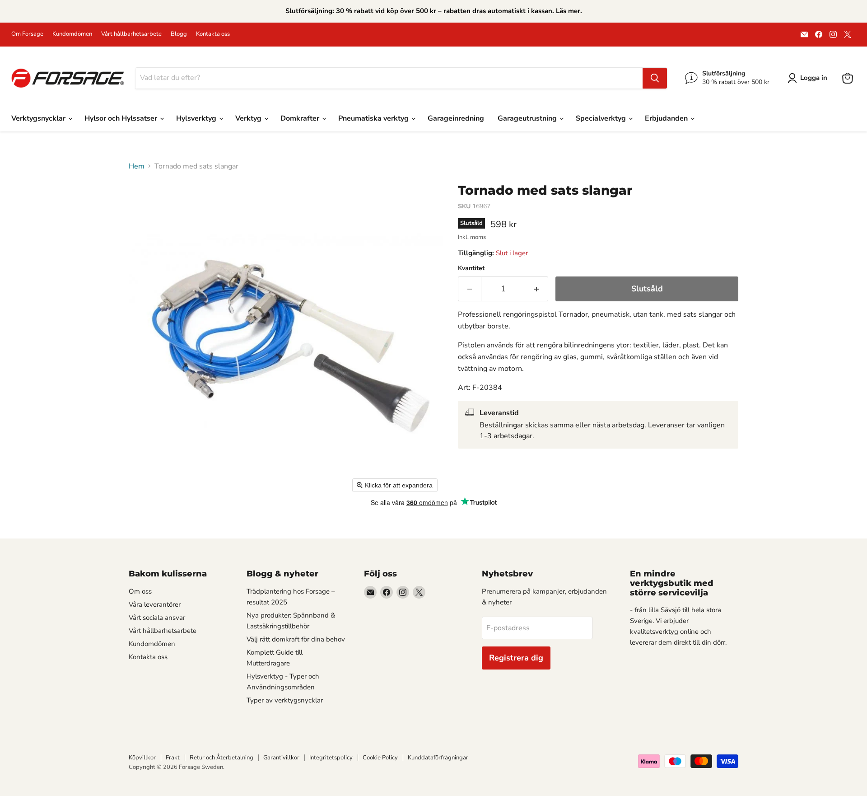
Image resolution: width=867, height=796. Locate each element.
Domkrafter (300, 118)
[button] (809, 78)
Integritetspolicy (331, 758)
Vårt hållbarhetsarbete (131, 34)
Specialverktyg (602, 118)
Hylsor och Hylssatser (121, 118)
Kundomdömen (72, 34)
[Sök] (655, 78)
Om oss (140, 591)
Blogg (179, 34)
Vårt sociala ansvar (157, 617)
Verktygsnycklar (39, 118)
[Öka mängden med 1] (536, 288)
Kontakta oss (213, 34)
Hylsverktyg (197, 118)
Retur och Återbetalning (221, 758)
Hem (136, 166)
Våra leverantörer (155, 604)
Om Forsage (27, 34)
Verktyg (249, 118)
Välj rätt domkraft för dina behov (296, 639)
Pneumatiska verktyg (374, 118)
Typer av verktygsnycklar (285, 700)
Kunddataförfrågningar (438, 758)
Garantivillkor (281, 758)
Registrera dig (516, 657)
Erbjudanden (667, 118)
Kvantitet (471, 268)
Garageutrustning (528, 118)
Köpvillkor (142, 758)
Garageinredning (456, 118)
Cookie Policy (380, 758)
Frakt (173, 758)
